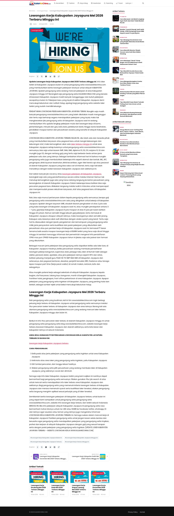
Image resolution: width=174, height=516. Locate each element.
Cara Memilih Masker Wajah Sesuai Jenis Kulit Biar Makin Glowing (130, 52)
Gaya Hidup (123, 150)
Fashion (122, 68)
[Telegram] (50, 76)
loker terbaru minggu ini (81, 144)
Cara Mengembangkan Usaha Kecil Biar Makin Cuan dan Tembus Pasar (131, 83)
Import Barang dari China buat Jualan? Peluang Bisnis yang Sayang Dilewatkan (131, 175)
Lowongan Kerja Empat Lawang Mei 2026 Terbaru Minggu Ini (79, 488)
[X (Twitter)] (42, 76)
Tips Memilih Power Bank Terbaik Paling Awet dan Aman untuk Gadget (132, 104)
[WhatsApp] (46, 76)
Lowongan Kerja (42, 11)
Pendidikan (123, 27)
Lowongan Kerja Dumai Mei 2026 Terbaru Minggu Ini (99, 488)
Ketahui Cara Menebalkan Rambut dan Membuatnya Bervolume (129, 143)
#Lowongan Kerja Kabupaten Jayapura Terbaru (46, 442)
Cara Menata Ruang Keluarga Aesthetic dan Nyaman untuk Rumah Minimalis (131, 114)
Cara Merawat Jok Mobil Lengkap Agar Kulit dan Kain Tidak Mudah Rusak (132, 21)
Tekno (122, 100)
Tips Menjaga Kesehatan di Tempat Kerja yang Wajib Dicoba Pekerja (132, 164)
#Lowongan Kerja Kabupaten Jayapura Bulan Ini (46, 438)
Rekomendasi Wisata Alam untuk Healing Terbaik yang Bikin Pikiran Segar (132, 93)
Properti (123, 110)
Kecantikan (123, 48)
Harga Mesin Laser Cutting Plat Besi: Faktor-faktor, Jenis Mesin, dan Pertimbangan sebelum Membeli (131, 132)
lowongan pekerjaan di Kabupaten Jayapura (81, 174)
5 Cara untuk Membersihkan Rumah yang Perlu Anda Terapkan (130, 154)
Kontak (142, 512)
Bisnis (122, 79)
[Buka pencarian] (143, 3)
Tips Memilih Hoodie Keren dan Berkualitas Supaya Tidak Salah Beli (131, 73)
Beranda (32, 11)
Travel (122, 89)
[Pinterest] (54, 76)
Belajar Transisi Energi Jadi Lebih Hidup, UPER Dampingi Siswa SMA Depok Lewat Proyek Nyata (132, 31)
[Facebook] (37, 76)
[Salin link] (58, 76)
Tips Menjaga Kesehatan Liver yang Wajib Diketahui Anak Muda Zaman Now (132, 41)
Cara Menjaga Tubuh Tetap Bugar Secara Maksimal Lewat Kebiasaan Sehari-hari (131, 62)
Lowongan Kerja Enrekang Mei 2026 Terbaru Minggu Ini (38, 488)
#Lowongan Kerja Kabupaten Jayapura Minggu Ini (81, 438)
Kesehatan (123, 37)
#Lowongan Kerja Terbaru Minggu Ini (77, 442)
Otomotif (123, 16)
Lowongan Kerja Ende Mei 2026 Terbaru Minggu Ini (58, 488)
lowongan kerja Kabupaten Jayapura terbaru (48, 343)
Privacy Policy (133, 512)
